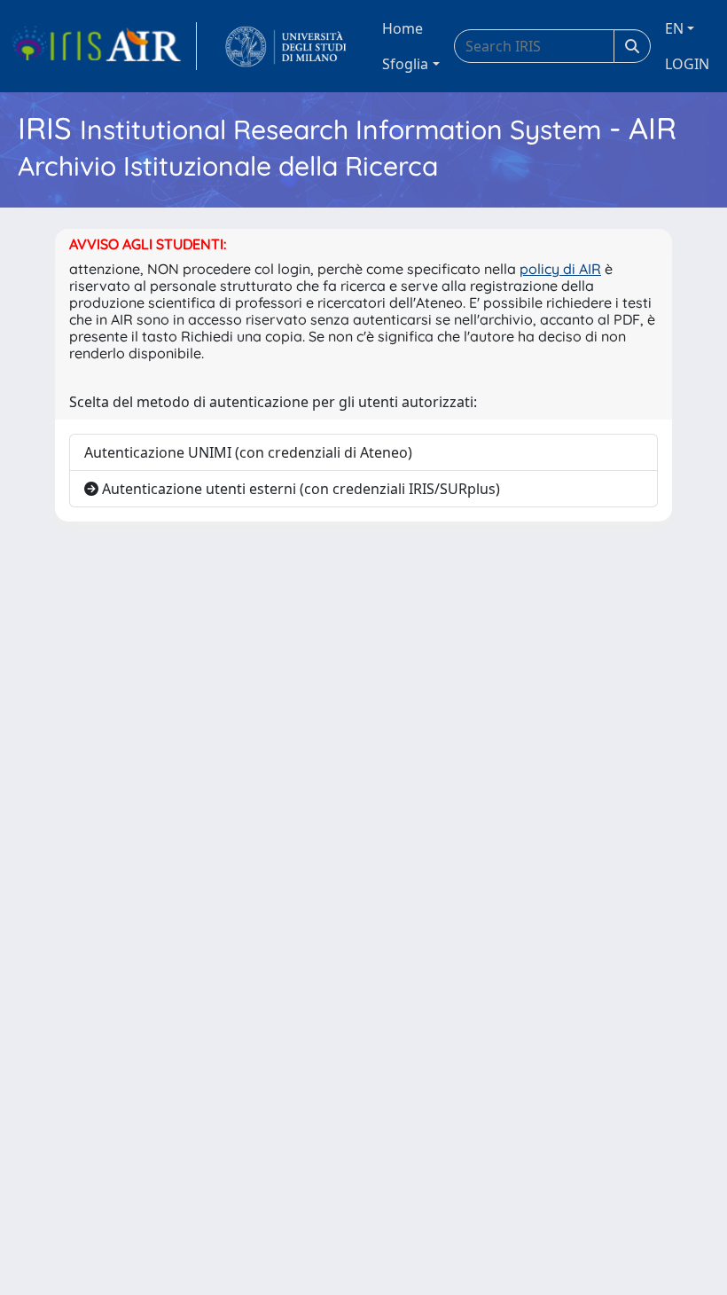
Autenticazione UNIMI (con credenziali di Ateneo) (248, 452)
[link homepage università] (286, 46)
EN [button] (674, 28)
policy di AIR (560, 269)
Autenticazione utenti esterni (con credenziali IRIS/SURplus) (299, 488)
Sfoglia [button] (405, 64)
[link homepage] (104, 46)
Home (402, 28)
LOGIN (687, 64)
